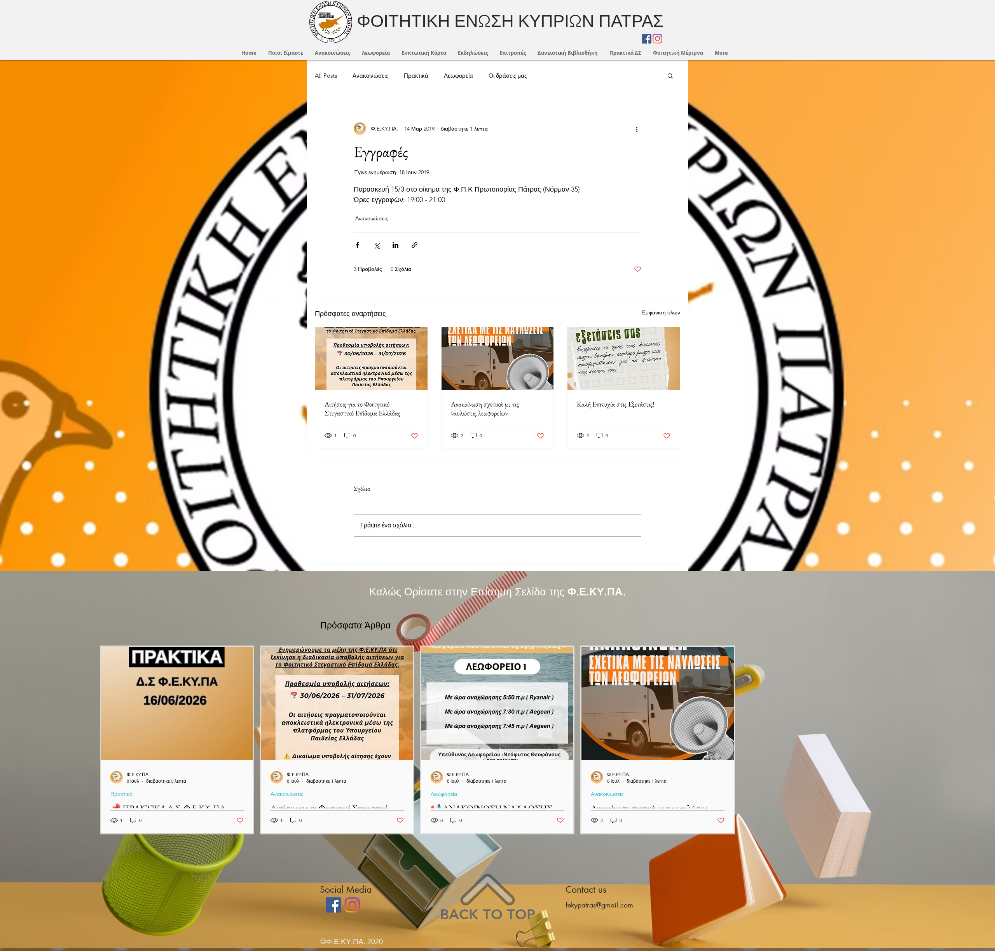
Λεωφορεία (458, 75)
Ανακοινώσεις (370, 75)
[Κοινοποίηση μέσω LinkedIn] (395, 245)
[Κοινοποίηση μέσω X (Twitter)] (376, 245)
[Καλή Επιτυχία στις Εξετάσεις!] (623, 358)
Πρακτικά (416, 75)
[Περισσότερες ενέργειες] (636, 128)
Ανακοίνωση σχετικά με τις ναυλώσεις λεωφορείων (485, 408)
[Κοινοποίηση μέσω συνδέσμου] (414, 245)
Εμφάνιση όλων (661, 312)
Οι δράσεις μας (508, 75)
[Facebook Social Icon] (646, 39)
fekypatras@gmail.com (599, 904)
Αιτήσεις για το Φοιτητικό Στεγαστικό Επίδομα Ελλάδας (362, 408)
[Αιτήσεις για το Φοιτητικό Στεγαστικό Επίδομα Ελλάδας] (371, 358)
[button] (670, 75)
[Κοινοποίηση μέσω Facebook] (357, 245)
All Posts (326, 75)
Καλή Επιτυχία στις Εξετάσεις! (616, 404)
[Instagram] (657, 39)
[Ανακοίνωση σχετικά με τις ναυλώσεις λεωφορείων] (498, 358)
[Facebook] (333, 905)
